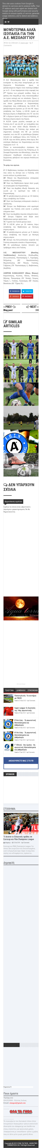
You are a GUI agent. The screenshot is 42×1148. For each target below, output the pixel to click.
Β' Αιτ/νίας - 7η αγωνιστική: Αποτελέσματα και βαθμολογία (25, 722)
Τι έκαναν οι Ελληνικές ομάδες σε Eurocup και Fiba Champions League (19, 838)
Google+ (15, 296)
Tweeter (28, 291)
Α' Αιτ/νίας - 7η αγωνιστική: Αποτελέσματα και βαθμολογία (25, 735)
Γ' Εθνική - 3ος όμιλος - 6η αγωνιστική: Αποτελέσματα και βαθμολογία (25, 747)
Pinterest (28, 296)
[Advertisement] (21, 580)
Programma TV (7, 1087)
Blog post (8, 310)
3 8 (37, 310)
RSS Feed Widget (21, 684)
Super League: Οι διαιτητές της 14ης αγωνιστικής (24, 709)
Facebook (15, 291)
